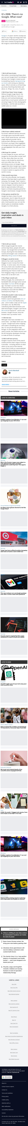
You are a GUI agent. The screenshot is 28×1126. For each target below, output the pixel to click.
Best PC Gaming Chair (14, 1010)
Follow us (16, 31)
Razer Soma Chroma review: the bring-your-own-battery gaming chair (15, 942)
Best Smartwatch (14, 1026)
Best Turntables (14, 1033)
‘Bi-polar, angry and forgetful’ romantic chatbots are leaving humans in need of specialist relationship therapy (12, 969)
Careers (4, 1113)
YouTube (11, 284)
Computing (3, 10)
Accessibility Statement (7, 1109)
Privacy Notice (21, 231)
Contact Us (4, 1090)
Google (3, 36)
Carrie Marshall (11, 20)
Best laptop (24, 6)
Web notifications (6, 1106)
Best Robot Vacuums (14, 1059)
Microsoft (4, 310)
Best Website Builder (14, 994)
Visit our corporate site (13, 1072)
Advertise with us (6, 1103)
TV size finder (13, 6)
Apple (25, 303)
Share (5, 31)
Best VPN (14, 984)
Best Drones (14, 1056)
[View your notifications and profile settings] (18, 2)
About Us (4, 1083)
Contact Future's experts (8, 1086)
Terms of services (19, 230)
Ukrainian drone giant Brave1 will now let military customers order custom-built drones (13, 950)
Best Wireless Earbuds (14, 1039)
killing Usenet (12, 256)
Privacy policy (5, 1096)
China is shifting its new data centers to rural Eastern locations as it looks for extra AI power (15, 935)
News (3, 21)
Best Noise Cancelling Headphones (14, 1036)
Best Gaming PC (14, 1007)
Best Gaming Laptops (14, 1004)
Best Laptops (14, 1000)
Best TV (14, 1020)
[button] (26, 2)
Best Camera (14, 1049)
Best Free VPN (14, 987)
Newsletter (23, 31)
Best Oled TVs (14, 1023)
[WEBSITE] (10, 373)
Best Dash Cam (14, 1052)
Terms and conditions (7, 1093)
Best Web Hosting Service (14, 991)
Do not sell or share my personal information (13, 1116)
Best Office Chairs (14, 1043)
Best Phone (14, 1016)
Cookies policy (5, 1099)
